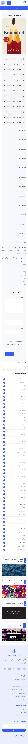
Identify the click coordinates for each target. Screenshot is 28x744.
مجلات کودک (22, 511)
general (23, 386)
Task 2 (23, 403)
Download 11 (22, 224)
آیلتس (23, 424)
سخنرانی (23, 473)
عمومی (23, 480)
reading (23, 393)
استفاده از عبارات (21, 435)
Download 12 (22, 233)
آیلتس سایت (22, 253)
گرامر (24, 501)
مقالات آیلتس (22, 529)
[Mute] (17, 59)
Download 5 (22, 168)
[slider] (9, 59)
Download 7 (22, 187)
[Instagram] (23, 669)
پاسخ (25, 284)
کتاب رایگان (17, 8)
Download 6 (22, 177)
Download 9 (22, 205)
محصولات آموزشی (21, 518)
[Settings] (23, 59)
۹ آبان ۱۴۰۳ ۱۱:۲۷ (23, 276)
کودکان (23, 497)
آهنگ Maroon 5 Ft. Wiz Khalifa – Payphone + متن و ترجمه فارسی (12, 582)
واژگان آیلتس (22, 542)
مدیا (22, 8)
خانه (26, 8)
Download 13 (22, 243)
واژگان (23, 539)
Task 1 (23, 400)
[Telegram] (18, 669)
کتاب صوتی (22, 494)
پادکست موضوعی (21, 452)
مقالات (23, 525)
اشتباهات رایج (22, 438)
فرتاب (7, 261)
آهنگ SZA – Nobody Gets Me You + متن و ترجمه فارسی (13, 560)
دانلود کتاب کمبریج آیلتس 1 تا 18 (15, 625)
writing (23, 417)
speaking (23, 396)
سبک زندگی (22, 469)
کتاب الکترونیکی (21, 487)
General (23, 389)
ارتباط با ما (23, 431)
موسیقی (23, 536)
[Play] (4, 59)
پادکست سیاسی (21, 449)
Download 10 (22, 215)
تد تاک (23, 459)
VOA (23, 414)
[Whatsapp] (14, 669)
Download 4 (22, 158)
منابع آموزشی (22, 532)
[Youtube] (9, 669)
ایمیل (21, 329)
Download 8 (22, 196)
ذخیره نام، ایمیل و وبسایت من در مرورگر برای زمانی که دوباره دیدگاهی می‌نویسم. (14, 345)
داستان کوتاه (22, 462)
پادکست (23, 445)
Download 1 (22, 130)
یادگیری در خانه (21, 549)
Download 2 (22, 140)
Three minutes (21, 410)
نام (22, 319)
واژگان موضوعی (21, 546)
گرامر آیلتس (22, 504)
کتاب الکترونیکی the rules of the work (14, 604)
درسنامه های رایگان (21, 466)
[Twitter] (4, 669)
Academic (22, 379)
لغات (23, 508)
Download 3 (22, 149)
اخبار (24, 428)
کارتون (23, 483)
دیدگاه (21, 297)
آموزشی (23, 421)
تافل (24, 455)
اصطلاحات (22, 442)
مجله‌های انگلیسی (21, 515)
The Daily (22, 407)
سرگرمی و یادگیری (21, 476)
